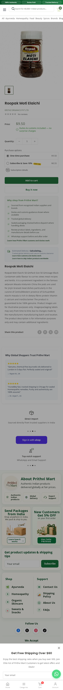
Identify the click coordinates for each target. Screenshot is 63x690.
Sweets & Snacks (18, 610)
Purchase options (13, 150)
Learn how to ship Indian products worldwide (30, 258)
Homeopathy (22, 18)
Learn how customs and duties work (26, 256)
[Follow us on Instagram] (36, 630)
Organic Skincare (17, 602)
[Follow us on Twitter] (27, 630)
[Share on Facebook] (40, 332)
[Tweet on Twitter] (51, 332)
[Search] (13, 9)
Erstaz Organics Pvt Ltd (17, 110)
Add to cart (31, 180)
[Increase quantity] (35, 141)
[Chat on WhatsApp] (56, 674)
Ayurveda (10, 18)
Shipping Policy (49, 595)
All (3, 18)
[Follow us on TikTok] (44, 630)
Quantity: (9, 141)
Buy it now (32, 189)
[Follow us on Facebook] (18, 630)
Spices (46, 18)
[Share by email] (56, 332)
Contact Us (50, 587)
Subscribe (50, 563)
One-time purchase (19, 155)
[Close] (59, 648)
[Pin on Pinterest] (45, 332)
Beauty (38, 18)
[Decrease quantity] (19, 141)
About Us (49, 602)
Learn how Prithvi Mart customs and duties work (28, 240)
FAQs (46, 610)
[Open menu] (4, 10)
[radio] (7, 155)
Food (32, 18)
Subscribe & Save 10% (25, 163)
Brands (54, 18)
